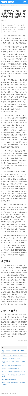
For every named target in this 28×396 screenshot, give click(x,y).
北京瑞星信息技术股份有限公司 (11, 393)
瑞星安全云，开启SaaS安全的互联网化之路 (12, 355)
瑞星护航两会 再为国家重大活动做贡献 (11, 358)
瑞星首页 (3, 5)
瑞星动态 (12, 5)
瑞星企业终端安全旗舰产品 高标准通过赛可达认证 (14, 365)
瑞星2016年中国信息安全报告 (9, 379)
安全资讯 (8, 5)
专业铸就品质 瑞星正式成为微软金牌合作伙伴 (13, 368)
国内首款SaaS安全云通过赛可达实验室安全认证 (13, 371)
